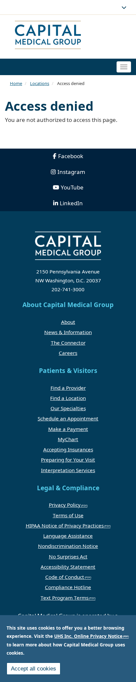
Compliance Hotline (68, 587)
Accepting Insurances (68, 449)
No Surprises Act (68, 556)
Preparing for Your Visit (68, 459)
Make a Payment (68, 429)
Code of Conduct (64, 577)
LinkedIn (71, 203)
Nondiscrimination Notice (68, 546)
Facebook (70, 156)
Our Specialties (68, 408)
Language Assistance (68, 535)
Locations (39, 83)
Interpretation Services (68, 470)
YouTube (72, 187)
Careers (68, 353)
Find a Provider (68, 387)
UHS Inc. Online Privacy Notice (88, 636)
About (68, 322)
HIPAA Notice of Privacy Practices (65, 525)
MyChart (68, 439)
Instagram (71, 172)
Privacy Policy (65, 504)
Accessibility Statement (68, 566)
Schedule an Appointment (68, 418)
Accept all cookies (33, 669)
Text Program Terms (64, 597)
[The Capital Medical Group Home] (68, 35)
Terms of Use (68, 515)
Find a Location (68, 398)
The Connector (68, 342)
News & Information (68, 332)
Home (16, 83)
